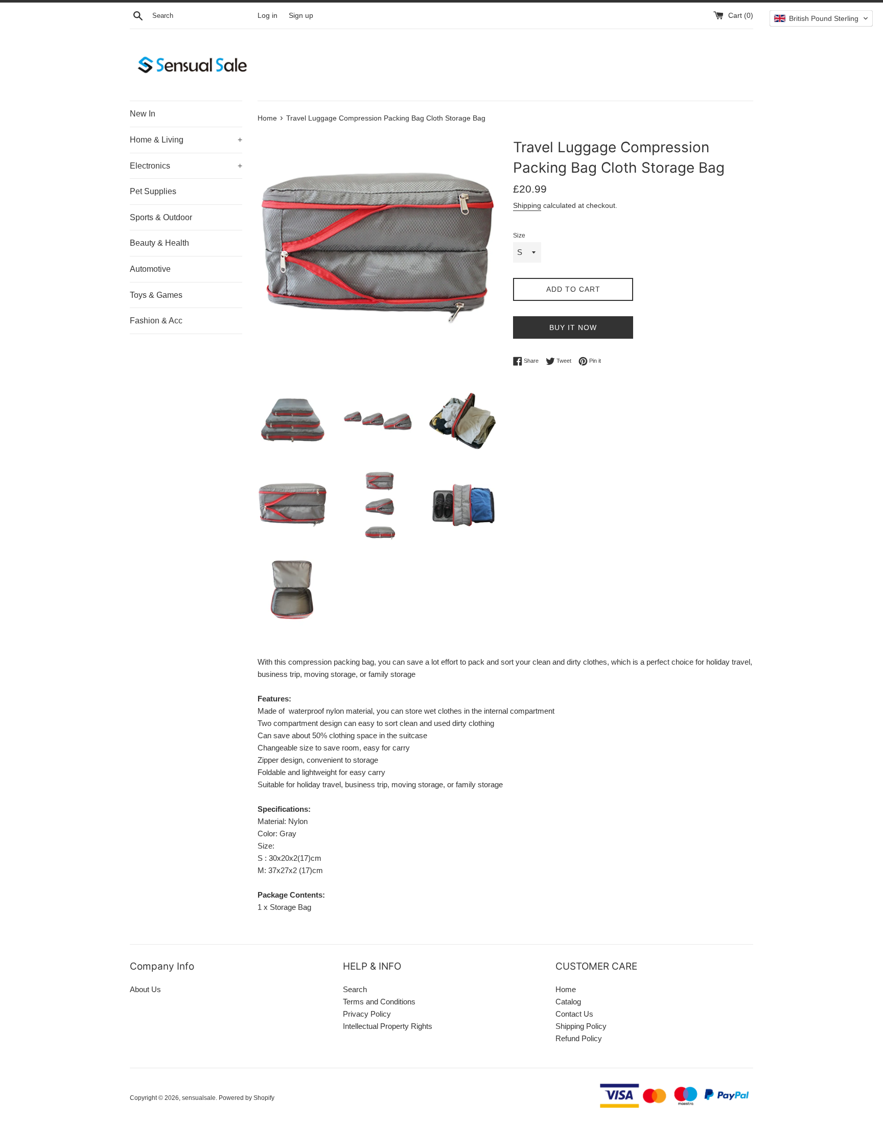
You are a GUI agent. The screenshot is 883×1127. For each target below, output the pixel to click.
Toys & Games (156, 295)
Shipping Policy (581, 1026)
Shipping (527, 205)
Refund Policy (578, 1038)
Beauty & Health (159, 243)
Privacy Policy (367, 1013)
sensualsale (199, 1097)
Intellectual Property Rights (387, 1026)
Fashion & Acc (156, 320)
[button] (821, 18)
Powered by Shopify (246, 1097)
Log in (267, 15)
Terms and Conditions (379, 1001)
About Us (145, 989)
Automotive (150, 269)
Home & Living (186, 139)
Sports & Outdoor (161, 217)
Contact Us (574, 1013)
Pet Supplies (153, 191)
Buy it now (573, 327)
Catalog (568, 1001)
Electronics (186, 165)
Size (519, 235)
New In (142, 113)
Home (565, 989)
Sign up (301, 15)
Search (355, 989)
